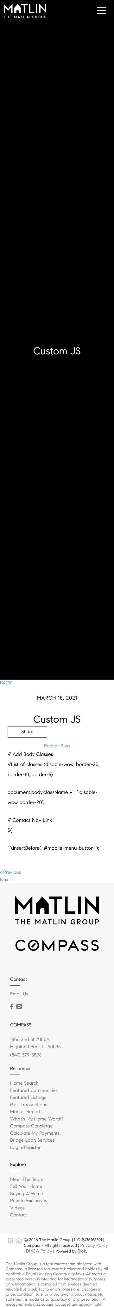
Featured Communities (34, 1091)
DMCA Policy (39, 1251)
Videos (17, 1208)
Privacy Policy (94, 1245)
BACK (6, 683)
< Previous (10, 872)
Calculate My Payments (35, 1133)
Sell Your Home (26, 1187)
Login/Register (25, 1148)
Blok (82, 1251)
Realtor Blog (57, 746)
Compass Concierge (31, 1126)
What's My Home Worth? (36, 1119)
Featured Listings (28, 1098)
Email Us (19, 994)
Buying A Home (26, 1194)
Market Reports (26, 1112)
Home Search (24, 1083)
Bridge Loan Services (32, 1140)
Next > (6, 880)
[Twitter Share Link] (27, 749)
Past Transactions (28, 1105)
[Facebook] (11, 1007)
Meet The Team (26, 1180)
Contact (18, 1215)
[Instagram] (19, 1007)
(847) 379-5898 (25, 1055)
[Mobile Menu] (100, 11)
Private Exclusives (28, 1201)
